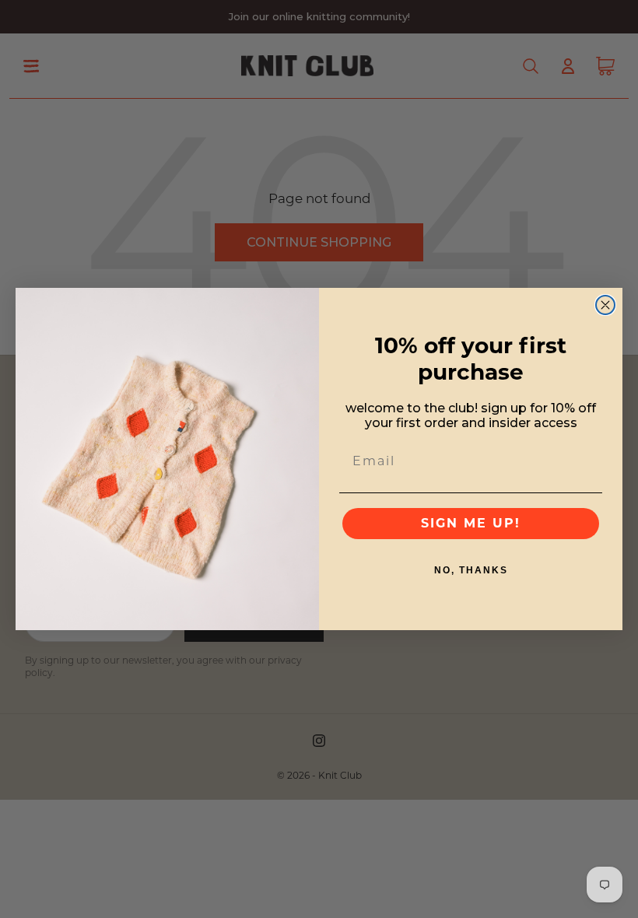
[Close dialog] (605, 305)
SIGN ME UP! (471, 523)
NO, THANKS (471, 570)
